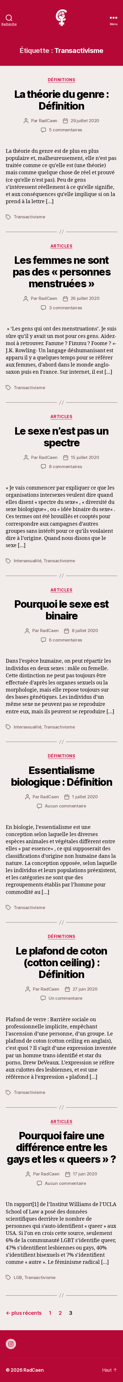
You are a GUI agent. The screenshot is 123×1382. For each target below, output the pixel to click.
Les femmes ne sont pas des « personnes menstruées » (62, 272)
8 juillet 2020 (85, 630)
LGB (18, 1277)
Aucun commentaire (65, 806)
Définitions (62, 79)
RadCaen (48, 120)
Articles (61, 245)
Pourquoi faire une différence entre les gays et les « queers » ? (61, 1147)
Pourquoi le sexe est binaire (61, 610)
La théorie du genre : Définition (61, 100)
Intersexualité (27, 560)
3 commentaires (65, 307)
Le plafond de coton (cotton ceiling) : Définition (61, 963)
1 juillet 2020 (85, 796)
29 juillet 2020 (85, 120)
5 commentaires (65, 129)
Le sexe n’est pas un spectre (61, 437)
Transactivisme (29, 216)
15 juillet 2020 (85, 457)
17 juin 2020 (85, 1174)
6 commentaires (65, 640)
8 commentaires (65, 466)
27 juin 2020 (85, 989)
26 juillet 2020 (85, 298)
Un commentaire (65, 998)
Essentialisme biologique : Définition (61, 776)
